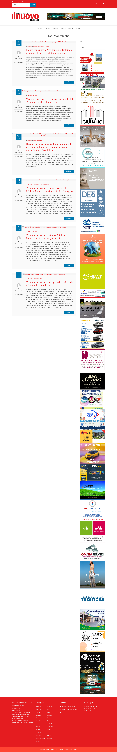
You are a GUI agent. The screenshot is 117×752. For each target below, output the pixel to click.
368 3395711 (73, 709)
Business (38, 712)
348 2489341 (65, 709)
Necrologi (50, 726)
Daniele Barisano (72, 749)
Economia (50, 718)
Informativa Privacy (90, 708)
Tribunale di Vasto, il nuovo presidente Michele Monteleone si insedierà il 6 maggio (49, 189)
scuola (49, 735)
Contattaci (99, 3)
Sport (78, 28)
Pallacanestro (40, 732)
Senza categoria (40, 738)
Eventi (49, 721)
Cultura (71, 28)
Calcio (49, 712)
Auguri (49, 709)
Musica (38, 726)
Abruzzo (38, 706)
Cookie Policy (88, 710)
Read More (69, 82)
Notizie (39, 28)
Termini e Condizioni (90, 706)
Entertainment (40, 721)
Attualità (47, 28)
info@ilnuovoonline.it (22, 714)
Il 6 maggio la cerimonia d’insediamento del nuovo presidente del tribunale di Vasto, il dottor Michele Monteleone (49, 147)
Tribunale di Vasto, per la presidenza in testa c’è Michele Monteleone (49, 284)
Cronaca (55, 28)
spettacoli (49, 738)
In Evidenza (36, 46)
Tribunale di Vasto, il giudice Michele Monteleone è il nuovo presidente (45, 236)
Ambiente (49, 706)
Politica (63, 28)
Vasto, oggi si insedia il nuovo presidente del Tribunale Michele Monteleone (49, 100)
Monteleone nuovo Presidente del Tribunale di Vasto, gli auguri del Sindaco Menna (49, 51)
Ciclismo (38, 715)
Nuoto (49, 729)
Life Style (49, 724)
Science (38, 735)
